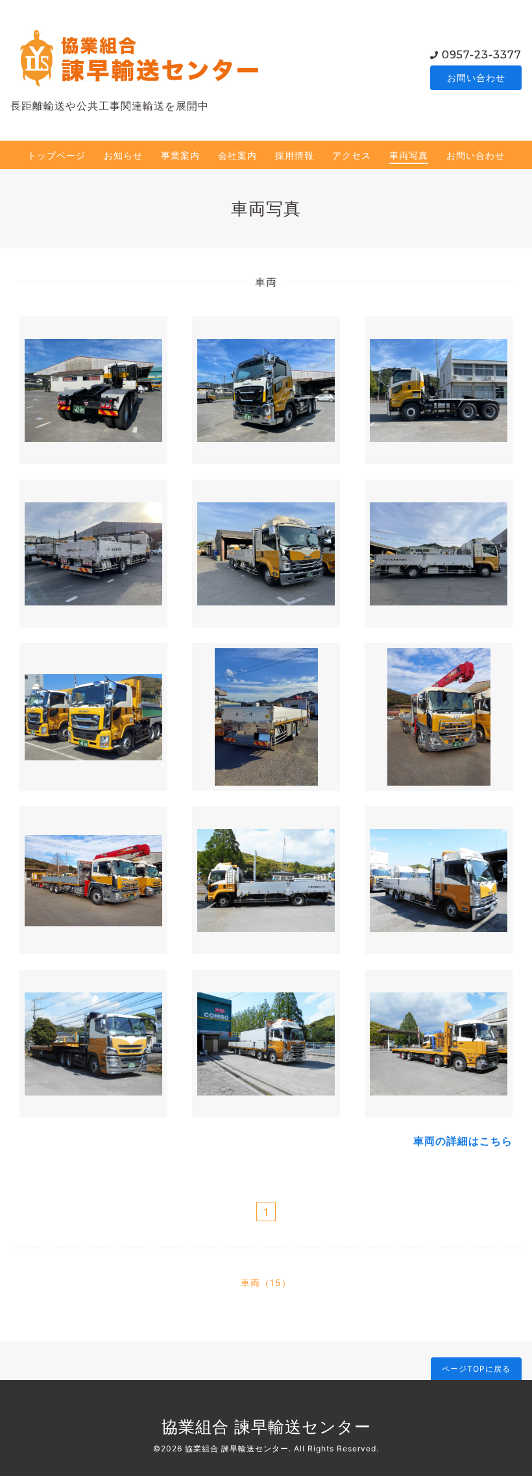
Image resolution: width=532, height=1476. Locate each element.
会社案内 (237, 155)
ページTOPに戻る (476, 1369)
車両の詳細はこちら (463, 1140)
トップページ (56, 155)
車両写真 (408, 155)
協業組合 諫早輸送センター (266, 1426)
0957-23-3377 (482, 55)
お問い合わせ (476, 77)
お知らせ (123, 155)
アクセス (351, 155)
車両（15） (266, 1282)
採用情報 (294, 155)
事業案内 (180, 155)
